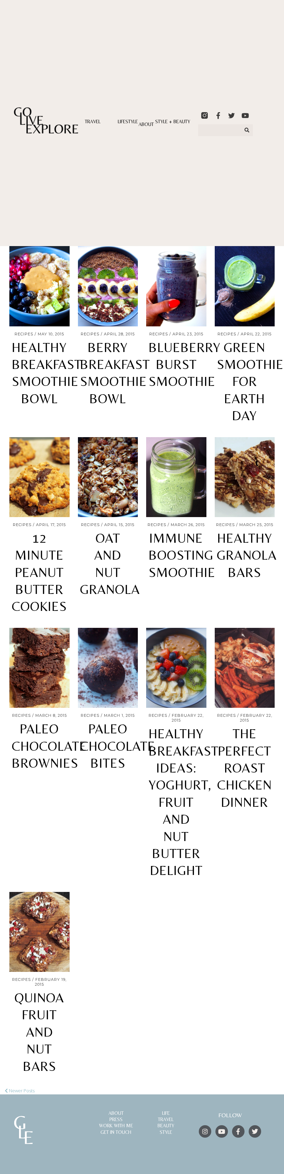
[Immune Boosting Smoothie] (176, 477)
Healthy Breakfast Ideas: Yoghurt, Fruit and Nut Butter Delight (184, 802)
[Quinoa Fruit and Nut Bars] (39, 932)
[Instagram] (205, 1131)
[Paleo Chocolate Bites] (108, 668)
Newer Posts (21, 1090)
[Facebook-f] (218, 115)
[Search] (247, 130)
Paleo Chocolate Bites (117, 746)
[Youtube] (245, 115)
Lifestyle (128, 121)
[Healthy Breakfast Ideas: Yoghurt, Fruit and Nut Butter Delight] (176, 668)
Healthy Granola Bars (247, 555)
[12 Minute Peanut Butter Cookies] (39, 477)
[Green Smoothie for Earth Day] (245, 286)
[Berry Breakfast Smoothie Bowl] (108, 286)
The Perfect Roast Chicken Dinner (244, 768)
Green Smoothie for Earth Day (250, 382)
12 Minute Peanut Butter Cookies (39, 572)
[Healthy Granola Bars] (245, 477)
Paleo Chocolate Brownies (49, 746)
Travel (92, 121)
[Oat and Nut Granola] (108, 477)
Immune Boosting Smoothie (182, 555)
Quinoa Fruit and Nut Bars (39, 1032)
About (146, 124)
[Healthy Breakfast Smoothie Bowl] (39, 286)
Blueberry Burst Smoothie (185, 364)
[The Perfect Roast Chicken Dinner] (245, 668)
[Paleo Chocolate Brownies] (39, 668)
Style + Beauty (172, 121)
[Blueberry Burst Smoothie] (176, 286)
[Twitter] (231, 115)
